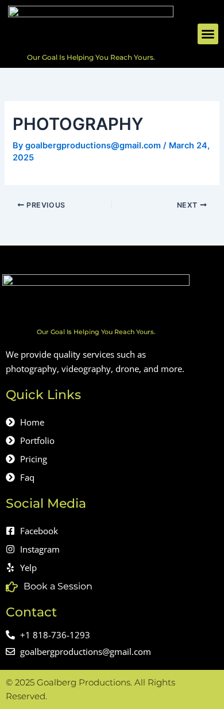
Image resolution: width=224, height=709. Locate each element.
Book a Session (58, 586)
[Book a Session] (12, 587)
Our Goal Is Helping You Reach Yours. (91, 57)
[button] (208, 34)
